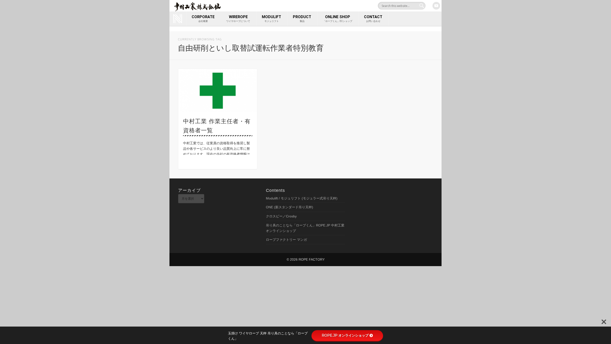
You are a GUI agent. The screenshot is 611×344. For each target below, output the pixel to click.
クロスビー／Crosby (281, 216)
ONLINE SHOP (337, 18)
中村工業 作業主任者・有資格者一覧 (217, 126)
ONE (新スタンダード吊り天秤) (289, 207)
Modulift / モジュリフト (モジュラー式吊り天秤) (301, 198)
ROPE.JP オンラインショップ (345, 335)
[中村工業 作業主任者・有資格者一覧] (217, 90)
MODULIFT (271, 18)
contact (373, 18)
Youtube (436, 6)
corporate (203, 18)
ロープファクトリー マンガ (286, 240)
